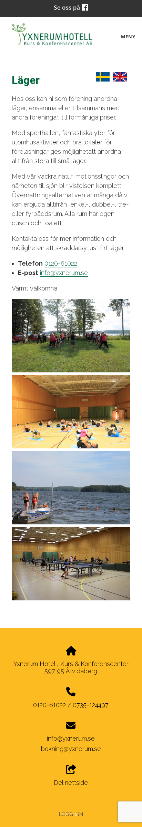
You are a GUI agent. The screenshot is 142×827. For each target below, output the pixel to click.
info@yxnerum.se (64, 272)
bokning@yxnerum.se (71, 748)
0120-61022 (60, 263)
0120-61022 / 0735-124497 (71, 705)
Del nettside (71, 782)
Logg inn (71, 814)
